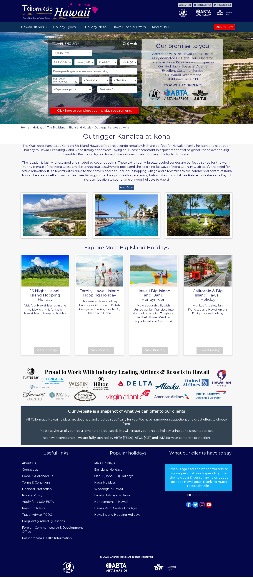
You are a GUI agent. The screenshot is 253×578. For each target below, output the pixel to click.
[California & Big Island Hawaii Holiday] (208, 271)
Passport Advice (34, 508)
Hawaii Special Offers (129, 27)
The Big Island (56, 127)
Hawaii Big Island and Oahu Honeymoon (154, 295)
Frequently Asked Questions (43, 521)
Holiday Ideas (95, 27)
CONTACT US (203, 5)
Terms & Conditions (36, 482)
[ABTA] (126, 567)
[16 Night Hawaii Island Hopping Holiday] (45, 271)
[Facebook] (189, 504)
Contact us (30, 469)
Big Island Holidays (108, 469)
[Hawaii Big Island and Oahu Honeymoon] (153, 271)
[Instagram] (202, 504)
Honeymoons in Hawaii (111, 502)
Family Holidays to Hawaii (112, 495)
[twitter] (195, 504)
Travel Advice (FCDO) (38, 514)
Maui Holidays (104, 463)
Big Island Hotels (80, 127)
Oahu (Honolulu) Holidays (113, 476)
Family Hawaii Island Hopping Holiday (99, 293)
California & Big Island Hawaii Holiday (208, 295)
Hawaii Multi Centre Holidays (115, 508)
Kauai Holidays (105, 482)
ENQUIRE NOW (224, 27)
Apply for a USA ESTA (38, 502)
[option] (198, 477)
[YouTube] (209, 504)
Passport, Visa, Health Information (47, 538)
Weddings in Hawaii (108, 489)
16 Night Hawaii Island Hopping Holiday (45, 295)
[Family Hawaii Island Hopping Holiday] (99, 271)
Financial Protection (37, 489)
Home (25, 127)
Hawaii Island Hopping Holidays (117, 514)
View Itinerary (47, 350)
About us (29, 463)
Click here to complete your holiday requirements (94, 110)
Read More (126, 187)
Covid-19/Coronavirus (37, 476)
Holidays (38, 127)
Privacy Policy (32, 495)
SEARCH (186, 5)
